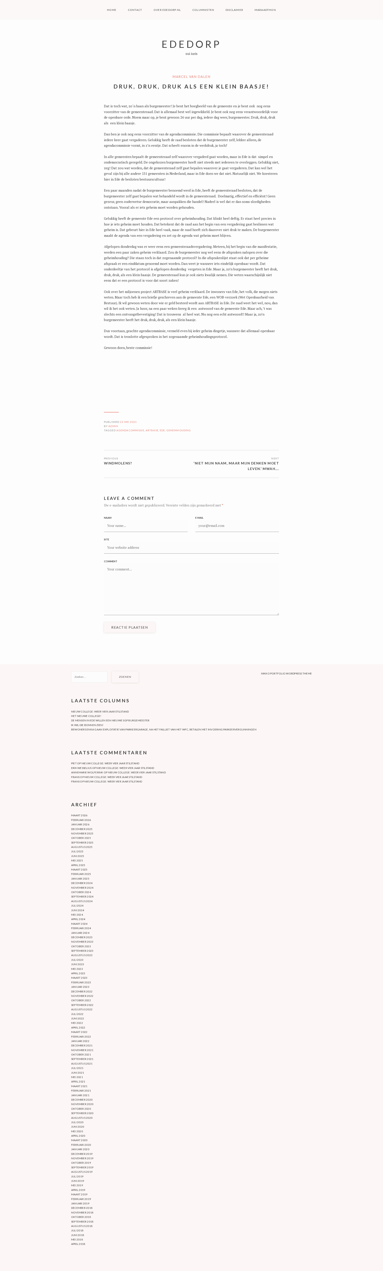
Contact (135, 10)
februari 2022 (81, 1036)
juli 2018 (77, 1230)
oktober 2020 (81, 1108)
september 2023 (82, 950)
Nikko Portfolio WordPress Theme (286, 673)
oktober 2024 (81, 892)
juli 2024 (77, 905)
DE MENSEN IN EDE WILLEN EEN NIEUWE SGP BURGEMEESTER (110, 720)
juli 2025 (77, 851)
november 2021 (82, 1050)
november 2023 (82, 941)
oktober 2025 (81, 838)
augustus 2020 (81, 1117)
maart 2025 (79, 869)
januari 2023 (80, 986)
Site (106, 539)
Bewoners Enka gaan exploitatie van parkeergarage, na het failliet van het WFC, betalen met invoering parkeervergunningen (163, 729)
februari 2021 (81, 1090)
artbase (152, 430)
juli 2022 (77, 1014)
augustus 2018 (81, 1226)
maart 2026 (79, 815)
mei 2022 (77, 1023)
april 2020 (78, 1135)
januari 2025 (80, 878)
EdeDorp (191, 44)
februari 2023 (81, 982)
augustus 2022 (81, 1009)
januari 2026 (80, 824)
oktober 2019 (81, 1162)
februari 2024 (81, 928)
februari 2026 (81, 820)
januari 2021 (80, 1095)
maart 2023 (79, 977)
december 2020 (81, 1099)
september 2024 (82, 896)
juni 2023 (77, 964)
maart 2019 (79, 1194)
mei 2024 (77, 914)
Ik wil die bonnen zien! (87, 725)
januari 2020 (80, 1149)
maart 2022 (79, 1032)
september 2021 (82, 1059)
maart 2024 (79, 923)
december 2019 (81, 1153)
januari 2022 (80, 1041)
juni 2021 (77, 1072)
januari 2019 (80, 1203)
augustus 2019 (81, 1171)
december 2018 (81, 1207)
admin (113, 426)
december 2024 (81, 883)
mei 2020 (77, 1131)
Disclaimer (234, 10)
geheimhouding (178, 430)
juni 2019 (77, 1180)
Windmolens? (118, 463)
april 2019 (78, 1190)
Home (111, 10)
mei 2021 (77, 1077)
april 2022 (78, 1027)
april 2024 (78, 919)
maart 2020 (79, 1140)
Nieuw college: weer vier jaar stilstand (100, 711)
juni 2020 (77, 1126)
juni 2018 (77, 1235)
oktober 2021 (81, 1054)
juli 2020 (77, 1122)
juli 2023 (77, 959)
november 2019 (82, 1158)
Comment (110, 561)
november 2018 (82, 1212)
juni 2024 (77, 910)
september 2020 (82, 1113)
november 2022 (82, 996)
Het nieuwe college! (86, 716)
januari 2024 (80, 932)
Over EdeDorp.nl (167, 10)
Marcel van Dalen (191, 77)
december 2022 (81, 991)
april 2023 (78, 973)
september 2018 (82, 1221)
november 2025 (82, 833)
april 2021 (78, 1081)
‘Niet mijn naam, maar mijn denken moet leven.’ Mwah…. (236, 466)
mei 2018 (77, 1239)
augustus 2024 (81, 901)
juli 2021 (77, 1068)
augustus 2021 (81, 1063)
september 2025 (82, 842)
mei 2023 (77, 969)
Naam (107, 517)
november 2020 (82, 1104)
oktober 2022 (81, 1000)
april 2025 (78, 865)
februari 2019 (81, 1199)
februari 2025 (81, 874)
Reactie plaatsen (129, 627)
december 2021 (81, 1045)
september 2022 (82, 1005)
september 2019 (82, 1167)
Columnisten (203, 10)
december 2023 (81, 937)
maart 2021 (79, 1086)
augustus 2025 (81, 847)
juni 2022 (77, 1018)
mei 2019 (77, 1185)
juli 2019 (77, 1176)
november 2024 (82, 887)
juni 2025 (77, 856)
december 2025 (81, 829)
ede (162, 430)
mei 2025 (77, 860)
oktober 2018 (81, 1217)
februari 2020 (81, 1144)
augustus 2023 (81, 955)
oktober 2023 (81, 946)
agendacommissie (130, 430)
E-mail (199, 517)
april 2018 (78, 1244)
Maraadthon (265, 10)
